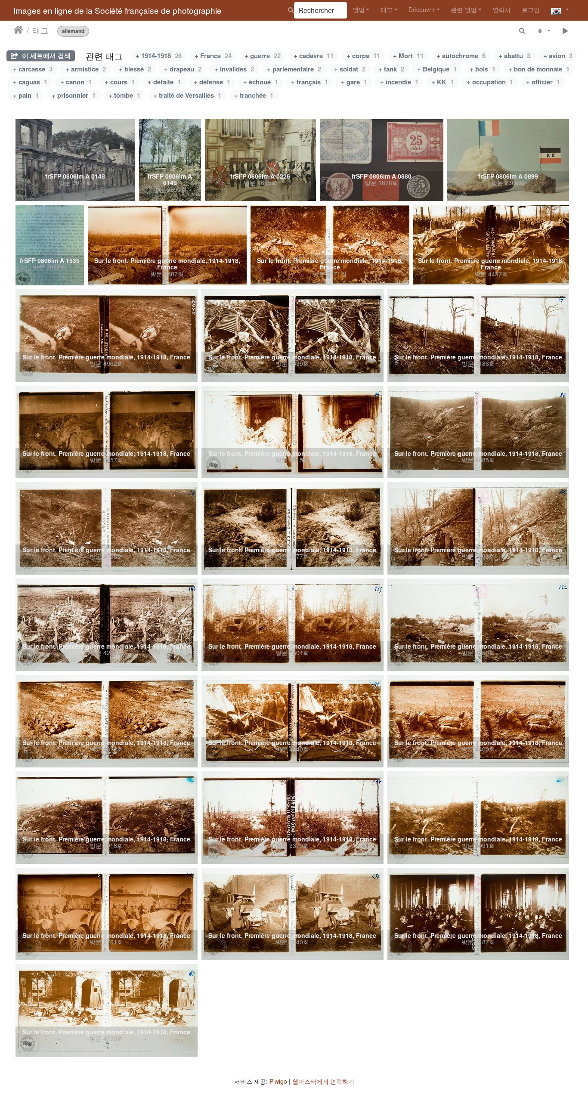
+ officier (543, 82)
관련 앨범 (464, 9)
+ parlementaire (294, 69)
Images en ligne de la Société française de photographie (117, 10)
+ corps (363, 55)
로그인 (531, 9)
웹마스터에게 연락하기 (323, 1081)
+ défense (212, 82)
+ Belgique (437, 69)
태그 (387, 9)
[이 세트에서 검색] (522, 30)
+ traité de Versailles (187, 95)
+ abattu (514, 55)
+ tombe (124, 95)
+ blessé (135, 69)
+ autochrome (461, 55)
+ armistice (85, 69)
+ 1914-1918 (159, 55)
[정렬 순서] (543, 30)
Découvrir (422, 9)
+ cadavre (314, 55)
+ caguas (30, 82)
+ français (309, 82)
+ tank (391, 69)
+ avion (558, 55)
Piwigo (278, 1081)
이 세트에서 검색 (45, 55)
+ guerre (262, 55)
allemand (73, 31)
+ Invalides (234, 69)
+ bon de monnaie (538, 69)
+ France (213, 55)
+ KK (442, 82)
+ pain (26, 95)
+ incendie (399, 82)
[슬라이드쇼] (565, 30)
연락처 (501, 9)
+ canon (76, 82)
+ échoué (260, 82)
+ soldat (349, 69)
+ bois (482, 69)
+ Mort (408, 55)
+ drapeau (182, 69)
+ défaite (164, 82)
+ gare (354, 82)
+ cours (120, 82)
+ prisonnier (74, 95)
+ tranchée (253, 95)
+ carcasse (33, 69)
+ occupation (490, 82)
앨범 (359, 9)
